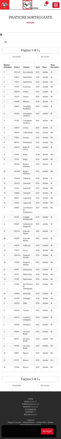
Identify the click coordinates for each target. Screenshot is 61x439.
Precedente (17, 57)
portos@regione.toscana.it (30, 425)
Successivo (45, 57)
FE (6, 42)
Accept (47, 431)
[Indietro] (1, 34)
